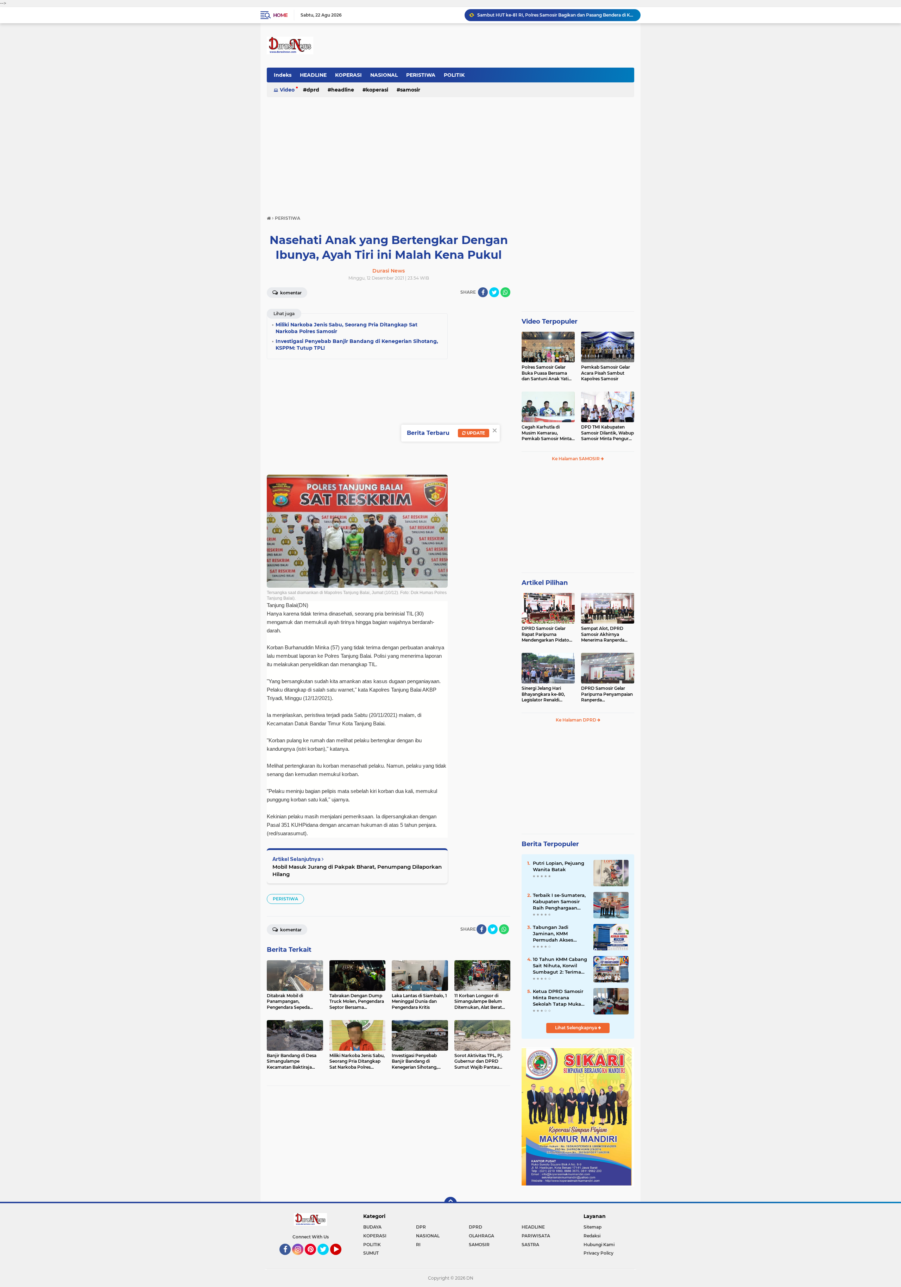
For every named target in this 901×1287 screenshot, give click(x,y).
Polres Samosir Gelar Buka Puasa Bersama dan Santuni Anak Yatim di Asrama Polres (547, 373)
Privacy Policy (598, 1253)
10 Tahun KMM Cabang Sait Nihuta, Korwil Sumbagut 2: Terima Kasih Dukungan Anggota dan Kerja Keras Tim (560, 965)
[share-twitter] (494, 292)
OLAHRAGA (481, 1235)
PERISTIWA (420, 75)
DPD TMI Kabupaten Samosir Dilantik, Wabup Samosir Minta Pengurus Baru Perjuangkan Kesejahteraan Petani (607, 433)
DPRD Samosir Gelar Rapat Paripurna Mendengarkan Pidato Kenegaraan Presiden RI (547, 634)
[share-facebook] (483, 292)
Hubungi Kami (599, 1244)
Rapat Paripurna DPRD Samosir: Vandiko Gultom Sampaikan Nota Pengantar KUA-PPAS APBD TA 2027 (555, 15)
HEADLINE (313, 75)
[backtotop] (450, 1203)
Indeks (282, 75)
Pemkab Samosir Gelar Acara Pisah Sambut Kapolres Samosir (605, 373)
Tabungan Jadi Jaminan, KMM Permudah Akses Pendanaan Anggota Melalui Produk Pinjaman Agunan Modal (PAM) (557, 933)
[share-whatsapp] (505, 292)
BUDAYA (372, 1227)
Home (280, 15)
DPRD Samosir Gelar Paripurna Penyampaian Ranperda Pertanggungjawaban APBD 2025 (607, 694)
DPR (421, 1227)
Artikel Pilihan (545, 583)
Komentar (290, 292)
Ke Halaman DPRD (576, 720)
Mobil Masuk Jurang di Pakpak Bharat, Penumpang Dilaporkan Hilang (357, 870)
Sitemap (592, 1227)
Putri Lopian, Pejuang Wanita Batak (558, 866)
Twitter (326, 1258)
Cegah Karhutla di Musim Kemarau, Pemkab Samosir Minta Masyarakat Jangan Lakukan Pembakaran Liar (547, 433)
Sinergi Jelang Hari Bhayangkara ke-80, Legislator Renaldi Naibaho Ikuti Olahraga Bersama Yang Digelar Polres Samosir (546, 694)
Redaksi (592, 1235)
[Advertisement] (450, 153)
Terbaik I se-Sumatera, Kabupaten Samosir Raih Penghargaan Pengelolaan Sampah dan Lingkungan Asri (559, 901)
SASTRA (530, 1244)
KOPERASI (348, 75)
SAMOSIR (410, 90)
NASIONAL (384, 75)
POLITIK (454, 75)
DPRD (313, 90)
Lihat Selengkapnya (576, 1027)
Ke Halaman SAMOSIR (576, 458)
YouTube (340, 1258)
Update (475, 433)
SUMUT (371, 1253)
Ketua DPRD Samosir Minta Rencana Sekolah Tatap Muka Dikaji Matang (558, 997)
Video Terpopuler (550, 321)
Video (287, 90)
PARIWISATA (536, 1235)
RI (418, 1244)
